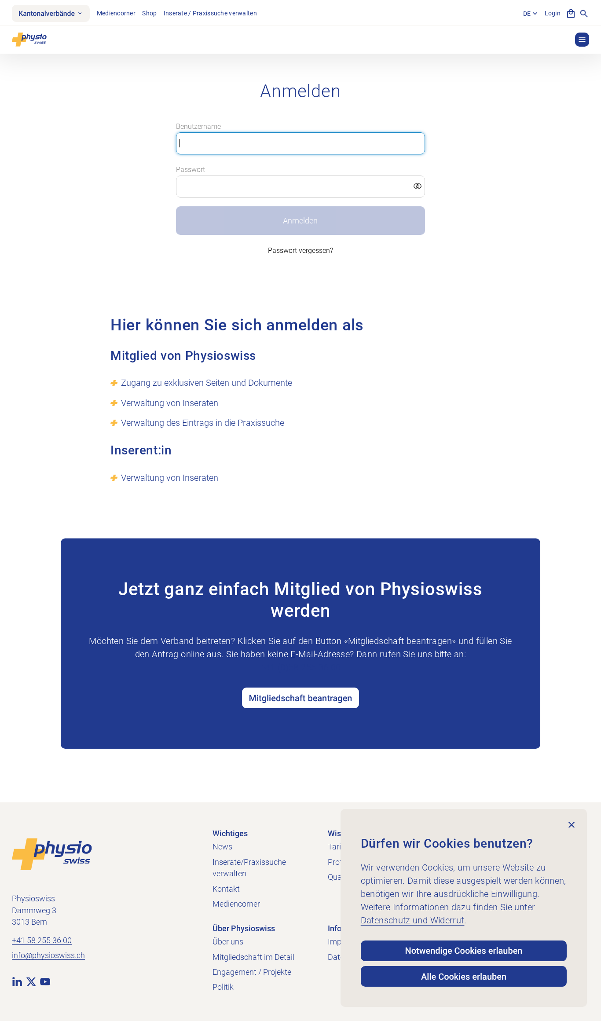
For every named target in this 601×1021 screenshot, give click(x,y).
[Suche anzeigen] (584, 13)
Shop (149, 13)
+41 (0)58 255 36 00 (300, 667)
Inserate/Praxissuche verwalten (249, 868)
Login (553, 13)
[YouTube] (45, 981)
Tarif (336, 846)
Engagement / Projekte (252, 972)
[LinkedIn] (17, 981)
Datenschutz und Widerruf (413, 920)
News (222, 846)
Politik (223, 987)
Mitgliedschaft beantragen (300, 698)
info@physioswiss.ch (48, 955)
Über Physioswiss (244, 928)
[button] (582, 40)
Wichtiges (230, 833)
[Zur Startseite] (52, 854)
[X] (31, 981)
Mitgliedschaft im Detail (253, 957)
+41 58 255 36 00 (42, 940)
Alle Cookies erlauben (463, 976)
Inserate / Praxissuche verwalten (210, 13)
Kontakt (226, 889)
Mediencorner (116, 13)
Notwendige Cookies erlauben (464, 950)
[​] (300, 186)
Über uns (228, 941)
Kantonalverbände (46, 13)
